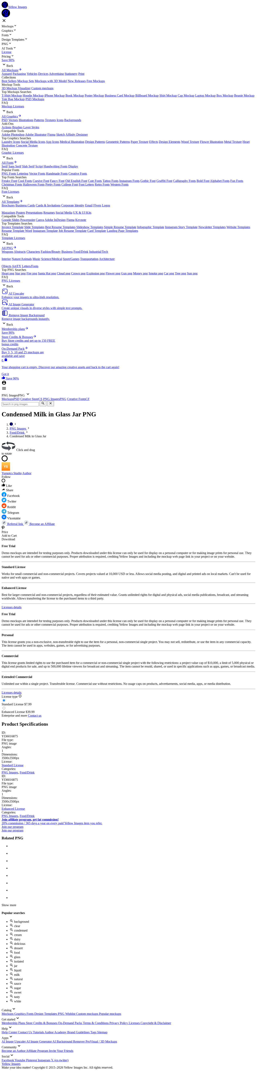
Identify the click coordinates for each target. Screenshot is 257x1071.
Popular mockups (110, 1013)
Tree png (180, 273)
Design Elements (169, 141)
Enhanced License (13, 808)
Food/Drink (80, 251)
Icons (60, 120)
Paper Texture (139, 141)
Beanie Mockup (244, 95)
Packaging (19, 73)
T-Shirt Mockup (12, 95)
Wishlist (70, 1013)
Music (36, 259)
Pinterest (32, 1060)
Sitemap (102, 1032)
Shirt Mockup (168, 95)
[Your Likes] (4, 378)
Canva (40, 220)
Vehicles (32, 73)
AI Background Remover (69, 1041)
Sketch (60, 134)
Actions (6, 127)
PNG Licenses (11, 280)
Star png (20, 273)
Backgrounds (72, 120)
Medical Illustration (72, 141)
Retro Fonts (102, 184)
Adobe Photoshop (13, 134)
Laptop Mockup (205, 95)
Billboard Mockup (147, 95)
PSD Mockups (34, 99)
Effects (153, 141)
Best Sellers (9, 81)
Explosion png (95, 273)
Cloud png (63, 273)
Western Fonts (119, 184)
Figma (51, 134)
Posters (20, 212)
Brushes (17, 127)
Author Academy (56, 1032)
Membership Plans (14, 1023)
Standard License (12, 765)
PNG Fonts (9, 173)
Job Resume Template (73, 230)
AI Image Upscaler (14, 1041)
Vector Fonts (37, 173)
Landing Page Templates (122, 230)
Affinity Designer (76, 134)
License (6, 52)
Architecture (107, 259)
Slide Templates (34, 227)
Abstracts (20, 251)
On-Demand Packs (70, 1023)
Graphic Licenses (13, 152)
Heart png (8, 273)
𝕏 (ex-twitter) (59, 1060)
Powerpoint (27, 220)
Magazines (8, 212)
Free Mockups (96, 81)
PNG (61, 1013)
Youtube (20, 1060)
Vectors (13, 120)
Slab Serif (28, 166)
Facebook (8, 1060)
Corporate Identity (72, 205)
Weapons (7, 251)
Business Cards (25, 205)
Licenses (135, 1023)
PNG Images (10, 772)
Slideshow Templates (89, 227)
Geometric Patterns (118, 141)
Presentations (34, 212)
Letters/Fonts (30, 266)
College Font (69, 184)
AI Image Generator (39, 1041)
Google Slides (10, 220)
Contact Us (25, 1032)
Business (67, 251)
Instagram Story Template (181, 227)
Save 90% (8, 60)
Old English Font (76, 181)
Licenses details (11, 607)
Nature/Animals (22, 259)
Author (26, 473)
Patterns (39, 120)
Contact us (34, 715)
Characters (33, 251)
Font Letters (86, 184)
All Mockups (10, 70)
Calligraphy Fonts (184, 181)
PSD (5, 120)
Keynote (80, 220)
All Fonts (7, 162)
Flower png (113, 273)
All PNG (7, 248)
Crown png (78, 273)
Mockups (8, 1013)
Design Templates (46, 1013)
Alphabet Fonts (219, 181)
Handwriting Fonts (55, 166)
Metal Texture (233, 141)
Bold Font (203, 181)
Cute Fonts (95, 181)
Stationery (71, 73)
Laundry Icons (11, 141)
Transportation (89, 259)
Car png (169, 273)
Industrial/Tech (98, 251)
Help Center (10, 1032)
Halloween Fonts (34, 184)
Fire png (32, 273)
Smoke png (156, 273)
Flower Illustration (211, 141)
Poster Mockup (94, 95)
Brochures (8, 205)
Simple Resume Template (120, 227)
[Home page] (12, 424)
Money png (140, 273)
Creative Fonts (77, 173)
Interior (6, 259)
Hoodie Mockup (33, 95)
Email (89, 205)
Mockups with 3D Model (51, 81)
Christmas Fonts (12, 184)
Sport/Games (71, 259)
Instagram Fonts (129, 181)
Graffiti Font (164, 181)
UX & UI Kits (82, 212)
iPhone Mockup (54, 95)
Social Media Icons (33, 141)
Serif (5, 166)
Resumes (49, 212)
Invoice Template (12, 227)
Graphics (20, 1013)
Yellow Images (11, 1064)
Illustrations (26, 120)
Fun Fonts (236, 181)
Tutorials (39, 1032)
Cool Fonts (25, 181)
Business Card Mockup (120, 95)
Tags (93, 1032)
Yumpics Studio (12, 473)
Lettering (22, 173)
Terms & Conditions (96, 1023)
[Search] (43, 403)
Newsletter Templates (212, 227)
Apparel (7, 73)
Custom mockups (42, 88)
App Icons (52, 141)
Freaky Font (9, 181)
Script (39, 166)
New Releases (77, 81)
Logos (106, 205)
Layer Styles (31, 127)
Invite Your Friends (61, 1050)
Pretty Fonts (53, 184)
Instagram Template (45, 230)
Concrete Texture (27, 145)
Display (73, 166)
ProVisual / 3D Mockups (101, 1041)
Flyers (97, 205)
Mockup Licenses (13, 106)
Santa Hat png (47, 273)
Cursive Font (41, 181)
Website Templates (238, 227)
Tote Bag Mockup (13, 99)
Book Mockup (74, 95)
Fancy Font (57, 181)
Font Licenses (10, 191)
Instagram (44, 1060)
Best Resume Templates (60, 227)
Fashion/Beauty (51, 251)
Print (81, 73)
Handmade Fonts (57, 173)
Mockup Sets (25, 81)
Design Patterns (95, 141)
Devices (43, 73)
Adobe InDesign (55, 220)
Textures (50, 120)
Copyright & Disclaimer (156, 1023)
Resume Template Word (17, 230)
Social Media (64, 212)
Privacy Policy (119, 1023)
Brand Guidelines (78, 1032)
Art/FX (16, 266)
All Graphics (10, 116)
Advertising (56, 73)
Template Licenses (13, 238)
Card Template (96, 230)
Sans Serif (14, 166)
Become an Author (14, 1050)
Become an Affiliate (42, 524)
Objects (6, 266)
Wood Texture (190, 141)
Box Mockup (224, 95)
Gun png (126, 273)
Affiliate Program (37, 1050)
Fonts (30, 1013)
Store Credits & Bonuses (42, 1023)
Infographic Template (150, 227)
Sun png (192, 273)
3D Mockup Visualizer (16, 88)
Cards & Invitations (48, 205)
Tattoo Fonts (110, 181)
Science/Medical (51, 259)
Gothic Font (148, 181)
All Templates (10, 201)
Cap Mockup (186, 95)
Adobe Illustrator (36, 134)
